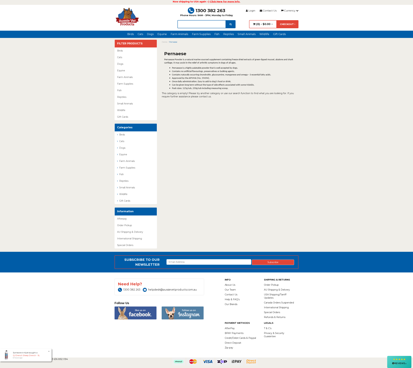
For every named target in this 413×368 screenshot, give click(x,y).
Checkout (287, 24)
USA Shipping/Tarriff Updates (275, 296)
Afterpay (122, 218)
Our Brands (231, 304)
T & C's (267, 328)
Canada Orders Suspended (279, 302)
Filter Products (130, 43)
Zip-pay (229, 347)
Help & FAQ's (232, 299)
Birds (130, 34)
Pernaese (173, 42)
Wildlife (264, 34)
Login (251, 10)
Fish (216, 34)
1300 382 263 (210, 10)
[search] (231, 24)
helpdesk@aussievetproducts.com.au (172, 289)
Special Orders (125, 245)
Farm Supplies (201, 34)
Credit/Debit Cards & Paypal (240, 338)
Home (164, 42)
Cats (140, 34)
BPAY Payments (234, 333)
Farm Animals (179, 34)
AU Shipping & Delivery (130, 231)
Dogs (150, 34)
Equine (162, 34)
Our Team (230, 289)
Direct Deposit (233, 342)
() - (262, 24)
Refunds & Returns (274, 317)
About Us (230, 284)
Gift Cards (279, 34)
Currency (289, 10)
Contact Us (269, 10)
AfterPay (230, 328)
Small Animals (247, 34)
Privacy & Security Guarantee (274, 335)
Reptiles (228, 34)
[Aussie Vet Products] (127, 16)
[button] (399, 362)
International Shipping (129, 238)
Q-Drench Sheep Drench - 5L (26, 355)
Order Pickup (124, 225)
